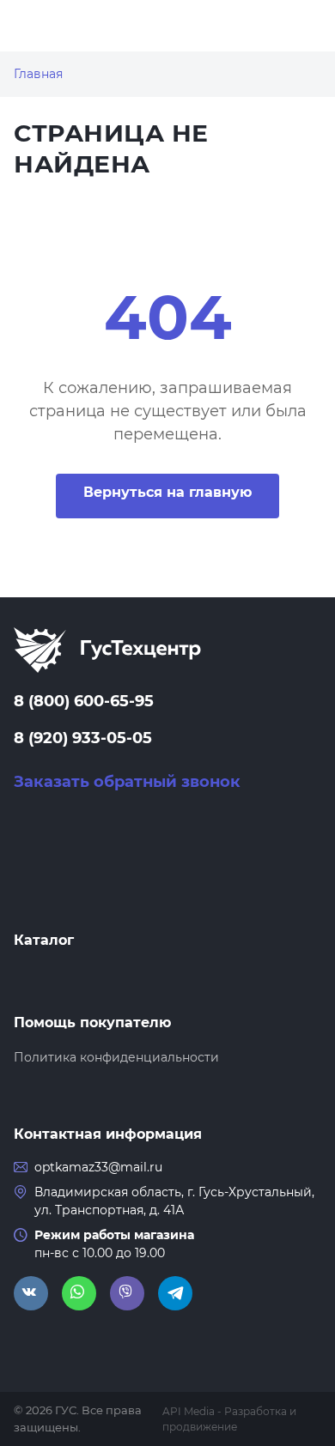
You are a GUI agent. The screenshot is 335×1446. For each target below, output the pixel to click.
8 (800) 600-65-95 (84, 701)
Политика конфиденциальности (116, 1057)
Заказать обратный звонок (127, 781)
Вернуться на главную (167, 492)
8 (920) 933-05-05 (83, 738)
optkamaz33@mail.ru (98, 1167)
